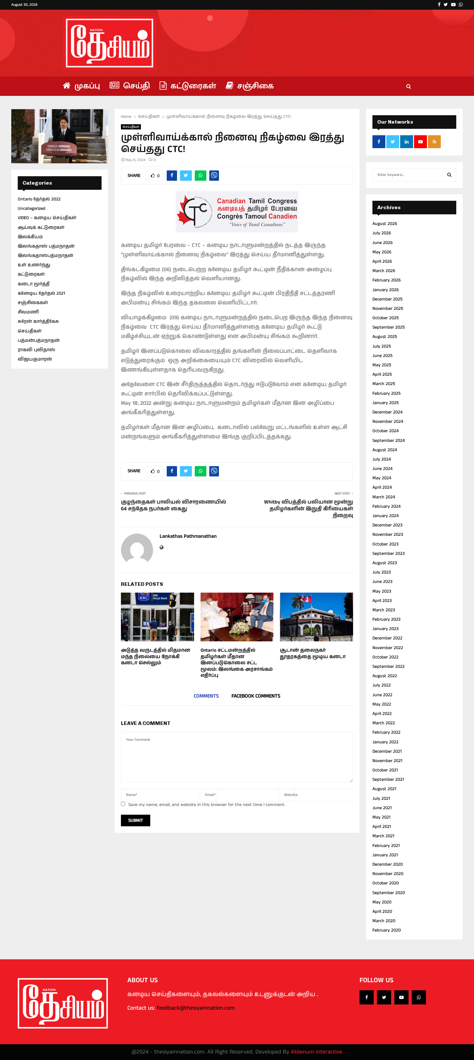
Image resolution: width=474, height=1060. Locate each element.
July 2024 (381, 459)
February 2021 (386, 845)
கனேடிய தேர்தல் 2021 (41, 293)
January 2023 (385, 629)
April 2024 (382, 487)
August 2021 (384, 789)
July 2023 (381, 572)
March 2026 (383, 271)
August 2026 (384, 223)
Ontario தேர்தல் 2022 (39, 199)
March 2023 (383, 610)
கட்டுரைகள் (192, 86)
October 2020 (385, 883)
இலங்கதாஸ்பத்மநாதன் (45, 255)
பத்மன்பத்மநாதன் (39, 340)
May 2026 (381, 252)
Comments (206, 696)
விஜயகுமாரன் (35, 359)
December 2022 (387, 638)
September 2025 (388, 327)
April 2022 (382, 713)
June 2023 (382, 581)
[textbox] (237, 341)
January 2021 (385, 855)
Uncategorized (31, 208)
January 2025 (385, 403)
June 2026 (382, 243)
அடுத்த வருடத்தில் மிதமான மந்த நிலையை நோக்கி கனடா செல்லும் (155, 656)
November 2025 (387, 308)
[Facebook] (367, 997)
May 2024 (381, 478)
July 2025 (381, 346)
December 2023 (387, 525)
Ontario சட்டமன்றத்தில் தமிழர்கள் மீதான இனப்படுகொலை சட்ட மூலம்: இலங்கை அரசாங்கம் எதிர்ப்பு (237, 663)
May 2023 (381, 591)
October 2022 (385, 657)
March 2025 (383, 384)
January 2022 (385, 742)
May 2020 (381, 902)
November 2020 (387, 874)
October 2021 (385, 770)
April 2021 (381, 826)
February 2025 (386, 393)
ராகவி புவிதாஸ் (36, 350)
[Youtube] (401, 997)
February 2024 (386, 506)
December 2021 (387, 751)
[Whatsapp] (419, 997)
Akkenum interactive (316, 1052)
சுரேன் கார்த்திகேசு (38, 321)
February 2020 (386, 930)
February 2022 (386, 732)
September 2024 (388, 440)
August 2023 (384, 563)
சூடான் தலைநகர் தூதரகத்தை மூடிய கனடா (313, 653)
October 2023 (385, 544)
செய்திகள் (131, 127)
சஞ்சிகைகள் (33, 303)
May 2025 (381, 365)
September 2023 (388, 553)
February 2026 (386, 280)
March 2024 (383, 497)
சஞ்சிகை (254, 86)
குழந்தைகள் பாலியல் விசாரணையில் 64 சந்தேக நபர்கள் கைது (173, 505)
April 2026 (382, 261)
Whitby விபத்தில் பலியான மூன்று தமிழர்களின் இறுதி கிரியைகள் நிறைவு (308, 509)
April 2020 (382, 911)
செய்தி (135, 86)
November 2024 (387, 421)
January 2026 (385, 290)
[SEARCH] (449, 174)
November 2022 (387, 648)
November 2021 (387, 761)
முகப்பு (86, 86)
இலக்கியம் (30, 237)
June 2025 (382, 355)
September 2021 (388, 779)
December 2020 (387, 864)
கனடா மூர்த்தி (34, 284)
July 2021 (381, 798)
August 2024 (384, 450)
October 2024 (385, 431)
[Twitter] (384, 997)
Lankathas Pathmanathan (188, 536)
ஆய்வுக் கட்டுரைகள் (41, 227)
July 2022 (381, 685)
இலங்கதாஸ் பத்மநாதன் (46, 246)
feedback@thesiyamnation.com (196, 1008)
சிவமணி (28, 312)
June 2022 (382, 695)
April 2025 (382, 374)
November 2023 (387, 534)
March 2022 (383, 723)
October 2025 (385, 318)
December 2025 (387, 299)
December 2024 (387, 412)
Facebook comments (256, 696)
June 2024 (382, 468)
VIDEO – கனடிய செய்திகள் (47, 218)
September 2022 (388, 666)
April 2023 (382, 600)
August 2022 (384, 676)
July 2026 (381, 233)
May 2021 (381, 817)
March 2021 (383, 836)
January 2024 (385, 516)
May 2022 (381, 704)
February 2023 (386, 619)
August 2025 (384, 336)
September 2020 (388, 893)
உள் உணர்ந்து (34, 265)
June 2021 (382, 808)
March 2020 (383, 921)
